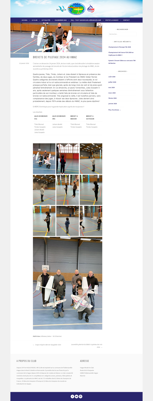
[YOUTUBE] (76, 396)
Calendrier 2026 (61, 20)
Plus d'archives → (114, 110)
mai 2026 (111, 87)
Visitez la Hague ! (112, 20)
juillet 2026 (112, 82)
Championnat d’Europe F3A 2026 (119, 47)
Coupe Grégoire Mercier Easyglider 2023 (48, 345)
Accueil (24, 20)
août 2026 (111, 77)
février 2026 (112, 98)
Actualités (46, 20)
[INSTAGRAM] (80, 396)
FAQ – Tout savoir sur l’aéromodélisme (86, 20)
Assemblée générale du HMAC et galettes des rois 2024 (86, 346)
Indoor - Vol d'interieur (54, 336)
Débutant (44, 336)
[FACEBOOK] (72, 396)
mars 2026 (111, 93)
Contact (126, 20)
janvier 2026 (112, 104)
